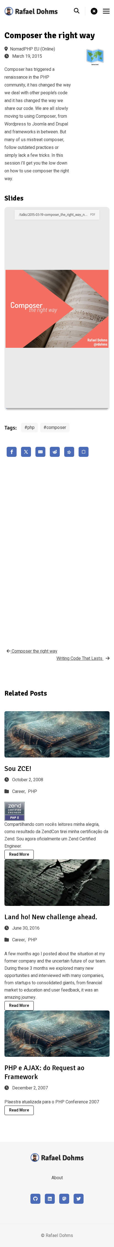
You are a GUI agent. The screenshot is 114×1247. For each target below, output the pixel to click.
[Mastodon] (64, 1199)
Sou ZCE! (17, 768)
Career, (19, 791)
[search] (79, 11)
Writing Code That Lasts (79, 658)
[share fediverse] (69, 452)
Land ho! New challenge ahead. (50, 917)
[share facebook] (12, 452)
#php (29, 427)
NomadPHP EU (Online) (32, 49)
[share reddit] (55, 452)
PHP (32, 791)
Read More (19, 854)
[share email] (40, 452)
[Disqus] (57, 551)
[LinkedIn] (50, 1199)
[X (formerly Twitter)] (79, 1199)
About (57, 1177)
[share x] (26, 452)
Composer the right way (34, 651)
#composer (54, 427)
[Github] (35, 1199)
